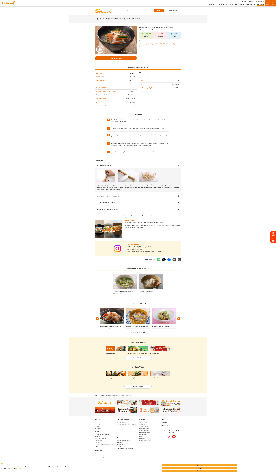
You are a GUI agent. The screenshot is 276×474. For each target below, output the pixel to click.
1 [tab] (131, 332)
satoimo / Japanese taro (102, 87)
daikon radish (99, 73)
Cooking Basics (134, 378)
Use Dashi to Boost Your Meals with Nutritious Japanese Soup (143, 222)
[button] (3, 463)
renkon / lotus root (100, 76)
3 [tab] (135, 332)
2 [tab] (133, 332)
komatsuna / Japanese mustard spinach (106, 91)
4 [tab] (137, 332)
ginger (98, 102)
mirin (142, 80)
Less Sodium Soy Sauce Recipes (138, 353)
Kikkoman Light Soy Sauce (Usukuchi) (150, 88)
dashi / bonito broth (101, 98)
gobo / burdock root (101, 80)
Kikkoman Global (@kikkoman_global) (138, 247)
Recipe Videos (111, 353)
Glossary (109, 378)
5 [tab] (139, 332)
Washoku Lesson (156, 353)
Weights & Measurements (158, 378)
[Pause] (144, 332)
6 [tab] (141, 332)
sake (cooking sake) (146, 77)
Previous (97, 318)
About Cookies (18, 468)
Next (178, 318)
